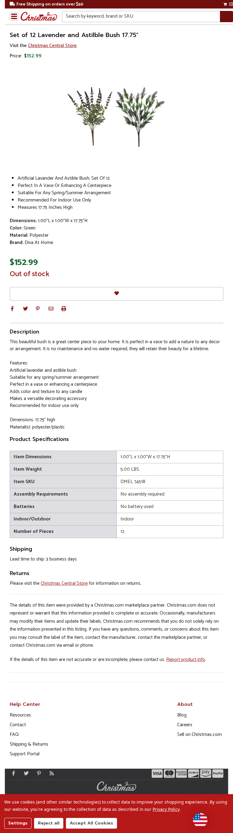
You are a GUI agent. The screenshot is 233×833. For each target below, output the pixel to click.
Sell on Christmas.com (199, 734)
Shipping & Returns (29, 744)
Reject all (48, 823)
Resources (20, 715)
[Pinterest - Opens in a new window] (37, 773)
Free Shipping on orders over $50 (49, 4)
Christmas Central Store (52, 45)
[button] (12, 308)
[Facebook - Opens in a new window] (12, 773)
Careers (184, 725)
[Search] (226, 16)
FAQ (14, 734)
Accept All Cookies (91, 823)
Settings (18, 823)
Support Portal (24, 754)
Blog (182, 715)
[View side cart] (231, 4)
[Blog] (50, 773)
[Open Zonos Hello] (200, 820)
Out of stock (29, 274)
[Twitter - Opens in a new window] (24, 773)
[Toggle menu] (14, 16)
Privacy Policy (166, 809)
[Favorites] (116, 294)
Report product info (185, 659)
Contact (18, 725)
